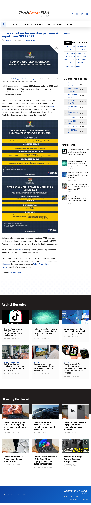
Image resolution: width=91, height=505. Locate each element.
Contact (10, 494)
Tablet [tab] (84, 43)
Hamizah (9, 40)
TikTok (23, 79)
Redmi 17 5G (72, 127)
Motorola (67, 63)
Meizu (73, 66)
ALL (66, 46)
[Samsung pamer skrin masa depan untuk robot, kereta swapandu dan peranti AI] (64, 197)
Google (72, 56)
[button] (3, 24)
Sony (84, 53)
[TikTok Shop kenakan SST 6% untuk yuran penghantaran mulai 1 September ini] (64, 151)
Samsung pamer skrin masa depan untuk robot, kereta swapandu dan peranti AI (78, 198)
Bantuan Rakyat (14, 273)
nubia (84, 60)
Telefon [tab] (67, 43)
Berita (13, 24)
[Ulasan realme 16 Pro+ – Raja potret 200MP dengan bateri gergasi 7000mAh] (75, 412)
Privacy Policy (20, 494)
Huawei (84, 46)
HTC (78, 63)
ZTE (84, 66)
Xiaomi (72, 50)
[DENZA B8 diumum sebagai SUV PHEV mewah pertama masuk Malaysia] (45, 412)
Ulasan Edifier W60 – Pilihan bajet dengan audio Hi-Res (13, 459)
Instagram (33, 79)
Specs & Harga (55, 24)
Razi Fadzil (7, 338)
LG (78, 56)
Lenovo (66, 60)
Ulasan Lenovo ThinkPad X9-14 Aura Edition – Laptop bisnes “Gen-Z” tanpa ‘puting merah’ (45, 460)
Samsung (78, 46)
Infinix (73, 53)
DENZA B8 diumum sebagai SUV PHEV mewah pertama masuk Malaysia (44, 426)
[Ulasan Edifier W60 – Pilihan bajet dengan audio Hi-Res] (15, 446)
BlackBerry (72, 63)
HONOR (78, 50)
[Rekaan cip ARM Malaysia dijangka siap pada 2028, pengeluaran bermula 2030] (64, 163)
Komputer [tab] (76, 43)
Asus (84, 56)
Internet (33, 40)
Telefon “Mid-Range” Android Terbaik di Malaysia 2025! (73, 459)
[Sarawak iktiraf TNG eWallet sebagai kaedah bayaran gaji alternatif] (64, 174)
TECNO (78, 53)
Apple (73, 46)
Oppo (67, 50)
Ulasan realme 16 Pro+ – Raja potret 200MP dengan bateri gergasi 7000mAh (75, 426)
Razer (78, 66)
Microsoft (84, 63)
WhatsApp (15, 79)
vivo (66, 53)
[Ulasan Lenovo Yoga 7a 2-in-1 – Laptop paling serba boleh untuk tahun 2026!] (15, 412)
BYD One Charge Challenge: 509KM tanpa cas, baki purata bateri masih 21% (78, 186)
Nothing (66, 66)
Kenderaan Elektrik (11, 362)
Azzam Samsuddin (69, 465)
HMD (72, 60)
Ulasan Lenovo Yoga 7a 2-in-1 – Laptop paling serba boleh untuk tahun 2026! (15, 426)
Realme (84, 50)
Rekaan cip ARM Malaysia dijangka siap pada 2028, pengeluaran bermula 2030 (77, 163)
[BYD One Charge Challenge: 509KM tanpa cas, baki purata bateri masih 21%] (64, 186)
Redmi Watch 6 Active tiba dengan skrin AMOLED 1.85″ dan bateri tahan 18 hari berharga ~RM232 (75, 368)
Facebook (7, 264)
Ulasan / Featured (33, 24)
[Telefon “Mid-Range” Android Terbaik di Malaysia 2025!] (75, 446)
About (4, 494)
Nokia (78, 60)
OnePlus (67, 56)
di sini (19, 250)
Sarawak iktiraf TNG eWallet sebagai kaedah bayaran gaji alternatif (78, 175)
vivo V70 (71, 118)
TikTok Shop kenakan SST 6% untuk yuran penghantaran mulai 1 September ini (78, 152)
